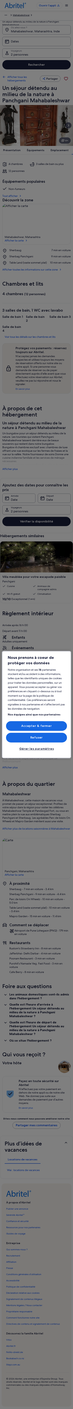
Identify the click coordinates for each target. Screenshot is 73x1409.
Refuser (36, 737)
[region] (36, 704)
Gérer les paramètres (36, 749)
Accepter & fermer (36, 726)
